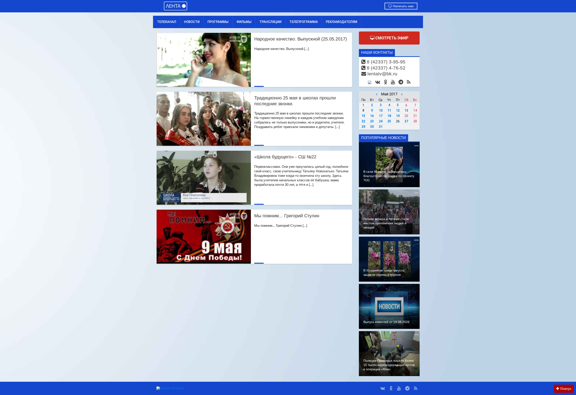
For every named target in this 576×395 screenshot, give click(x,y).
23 (372, 121)
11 (389, 110)
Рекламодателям (341, 22)
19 (398, 116)
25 (389, 121)
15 (363, 116)
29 (363, 126)
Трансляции (270, 22)
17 (380, 116)
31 (380, 126)
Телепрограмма (303, 22)
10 (380, 110)
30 (372, 126)
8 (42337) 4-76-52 (385, 67)
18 (389, 116)
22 (363, 121)
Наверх (565, 389)
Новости (192, 22)
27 (406, 121)
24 (380, 121)
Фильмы (244, 22)
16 (372, 116)
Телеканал (166, 22)
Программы (218, 22)
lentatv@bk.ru (381, 73)
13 (406, 110)
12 (398, 110)
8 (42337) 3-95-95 (385, 61)
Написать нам (403, 6)
